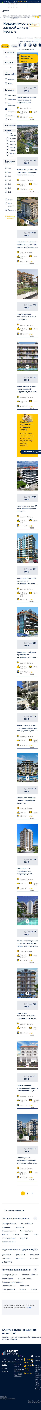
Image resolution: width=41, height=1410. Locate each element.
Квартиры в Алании (30, 1275)
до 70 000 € (6, 1258)
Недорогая (6, 1227)
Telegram (29, 1373)
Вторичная (19, 1227)
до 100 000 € (7, 1262)
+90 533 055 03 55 (19, 1360)
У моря (16, 1234)
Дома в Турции (7, 1278)
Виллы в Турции (24, 1278)
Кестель (30, 108)
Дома (36, 1234)
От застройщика (26, 1231)
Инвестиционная (8, 1238)
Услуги (4, 1365)
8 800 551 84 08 (18, 1375)
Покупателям (25, 17)
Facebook (29, 1359)
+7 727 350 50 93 (18, 1365)
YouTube (29, 1362)
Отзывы (4, 20)
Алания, (23, 108)
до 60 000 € (34, 1254)
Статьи (4, 1368)
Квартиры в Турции (9, 1275)
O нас (4, 17)
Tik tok (28, 1369)
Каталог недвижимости (13, 17)
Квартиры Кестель (9, 1223)
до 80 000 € (20, 1258)
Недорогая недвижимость (12, 1282)
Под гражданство (8, 1242)
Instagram (29, 1365)
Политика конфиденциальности (7, 1398)
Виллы (26, 1234)
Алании (28, 1308)
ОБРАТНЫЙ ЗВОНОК (34, 25)
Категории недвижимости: (16, 1269)
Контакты (10, 20)
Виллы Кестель (27, 1223)
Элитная (5, 1234)
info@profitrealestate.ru (38, 1356)
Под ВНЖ (24, 1238)
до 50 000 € (20, 1254)
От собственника (8, 1231)
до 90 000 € (34, 1258)
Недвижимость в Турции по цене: (20, 1249)
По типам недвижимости (15, 1218)
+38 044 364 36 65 (19, 1370)
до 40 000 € (6, 1254)
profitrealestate (38, 1361)
